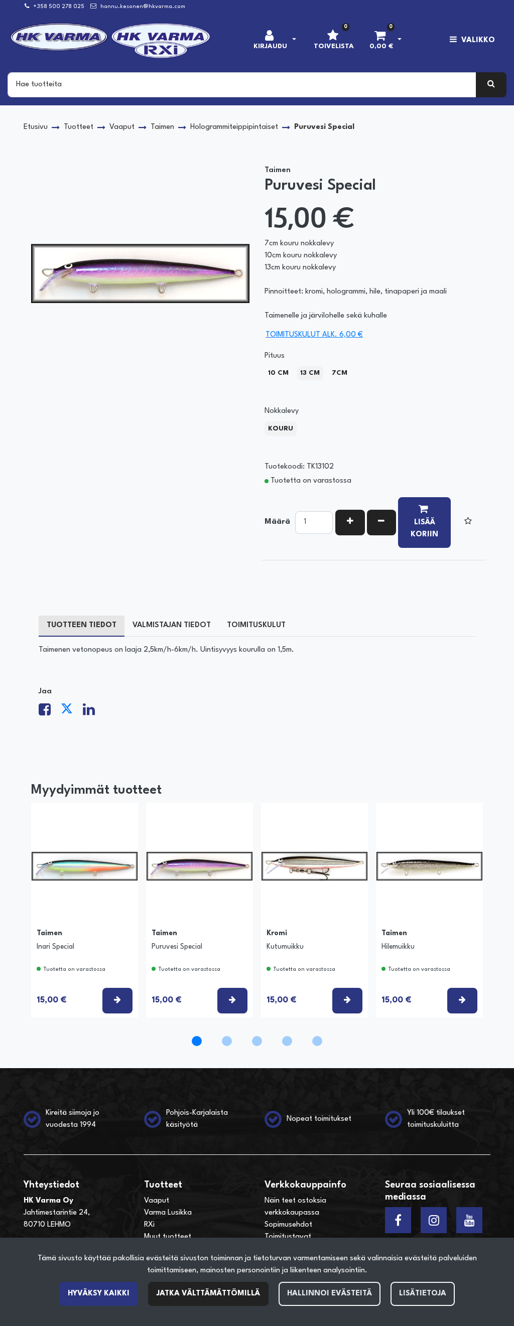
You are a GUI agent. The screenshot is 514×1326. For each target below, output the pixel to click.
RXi (149, 1225)
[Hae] (491, 84)
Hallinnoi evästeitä (329, 1293)
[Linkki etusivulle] (111, 40)
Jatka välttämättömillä (208, 1293)
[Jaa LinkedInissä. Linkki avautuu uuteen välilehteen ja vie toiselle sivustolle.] (93, 712)
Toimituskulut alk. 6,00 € (314, 335)
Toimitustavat (288, 1237)
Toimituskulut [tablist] (256, 625)
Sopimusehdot (288, 1225)
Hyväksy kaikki (99, 1293)
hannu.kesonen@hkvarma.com (142, 7)
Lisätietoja (422, 1293)
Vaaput (156, 1201)
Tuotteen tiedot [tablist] (81, 625)
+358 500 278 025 (58, 7)
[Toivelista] (468, 522)
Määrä (277, 522)
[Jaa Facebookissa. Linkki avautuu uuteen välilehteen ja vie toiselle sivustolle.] (50, 712)
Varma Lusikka (168, 1213)
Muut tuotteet (167, 1237)
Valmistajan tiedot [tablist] (172, 625)
